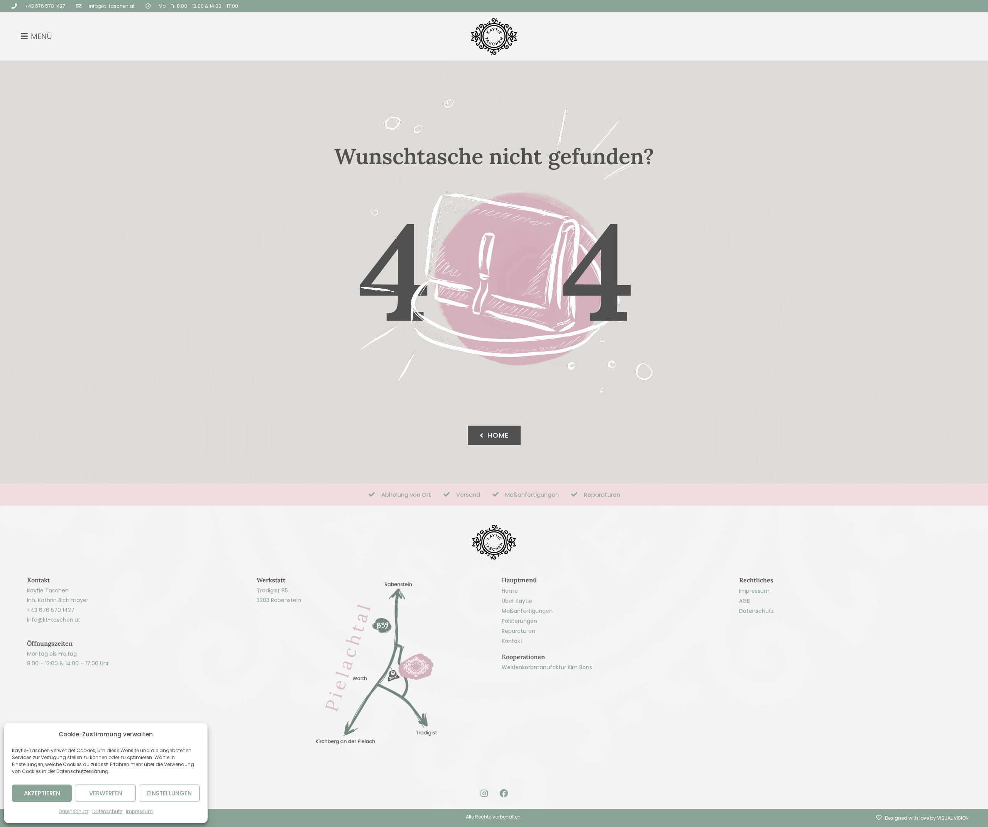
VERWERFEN (105, 793)
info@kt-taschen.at (53, 620)
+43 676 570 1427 (50, 610)
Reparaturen (518, 631)
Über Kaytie (517, 601)
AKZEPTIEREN (42, 793)
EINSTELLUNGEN (169, 793)
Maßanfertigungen (527, 611)
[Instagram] (484, 794)
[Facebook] (504, 794)
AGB (744, 601)
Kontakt (512, 641)
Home (510, 591)
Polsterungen (519, 621)
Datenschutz (73, 811)
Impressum (139, 811)
